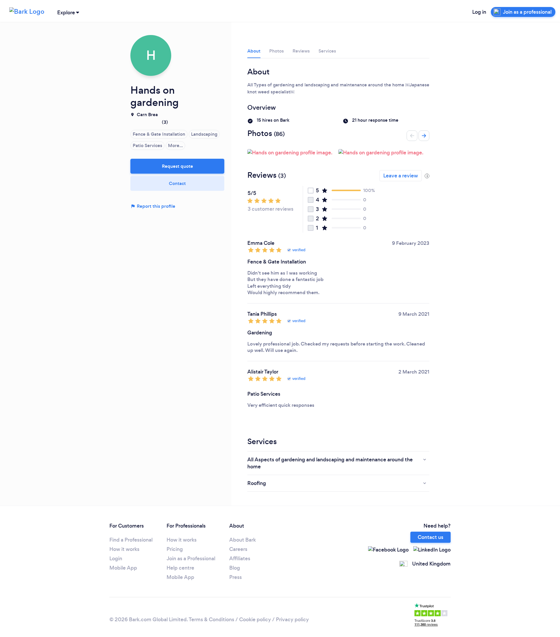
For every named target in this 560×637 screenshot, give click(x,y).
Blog (234, 567)
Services (327, 51)
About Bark (242, 539)
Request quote (177, 166)
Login (115, 558)
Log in (479, 11)
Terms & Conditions (211, 619)
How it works (124, 549)
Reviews (301, 51)
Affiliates (239, 558)
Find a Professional (131, 539)
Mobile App (123, 567)
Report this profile (155, 206)
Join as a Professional (191, 558)
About (253, 51)
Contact (177, 183)
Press (235, 577)
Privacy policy (292, 619)
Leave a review (400, 175)
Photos (276, 51)
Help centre (180, 567)
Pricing (175, 549)
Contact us (430, 537)
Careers (238, 549)
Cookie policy (255, 619)
